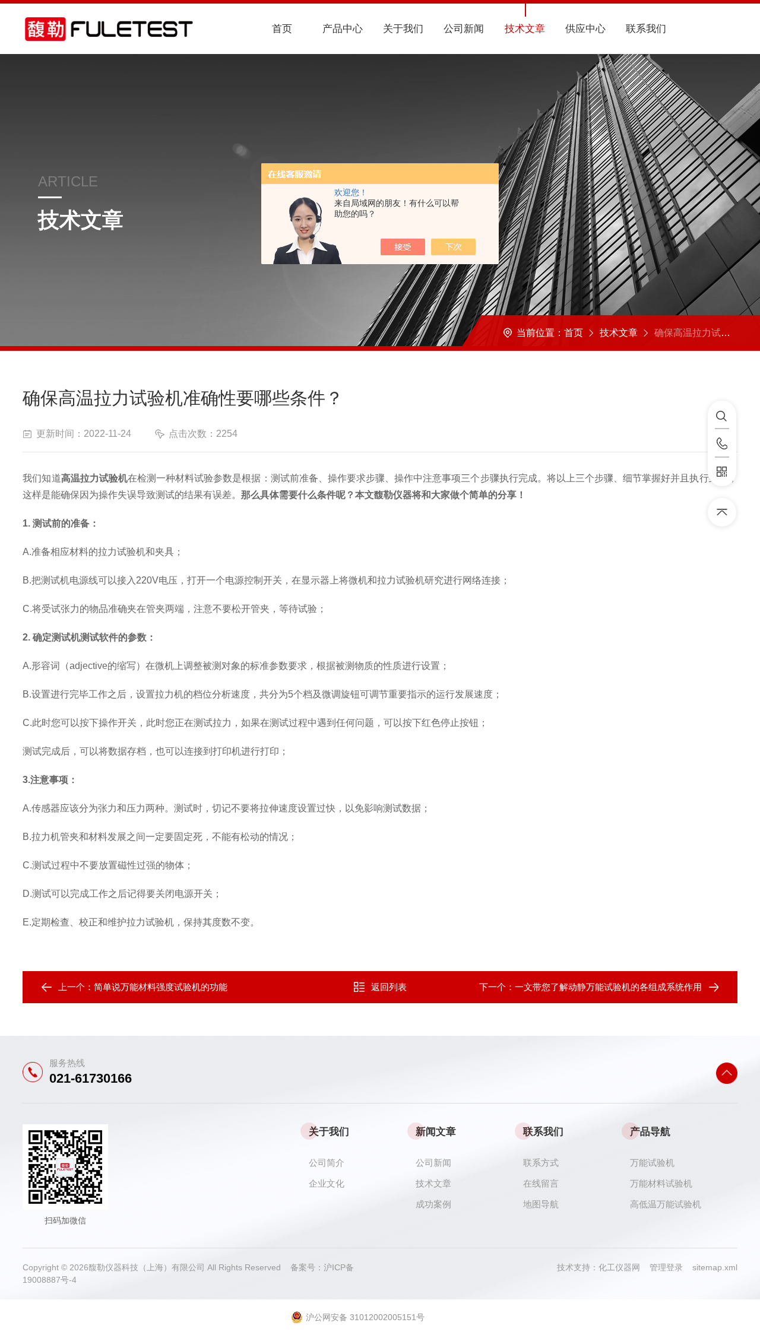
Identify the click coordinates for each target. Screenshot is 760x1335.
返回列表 (389, 987)
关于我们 (403, 28)
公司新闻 (464, 28)
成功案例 (433, 1204)
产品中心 (342, 28)
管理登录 (666, 1267)
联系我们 (646, 28)
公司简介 (326, 1163)
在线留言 (541, 1183)
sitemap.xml (714, 1267)
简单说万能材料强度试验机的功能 (160, 987)
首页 (282, 28)
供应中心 (585, 28)
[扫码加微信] (722, 472)
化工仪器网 (624, 1267)
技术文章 (525, 28)
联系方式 (541, 1163)
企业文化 (326, 1183)
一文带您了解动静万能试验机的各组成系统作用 (608, 987)
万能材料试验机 (661, 1183)
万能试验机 (652, 1163)
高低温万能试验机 (665, 1204)
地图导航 (541, 1204)
